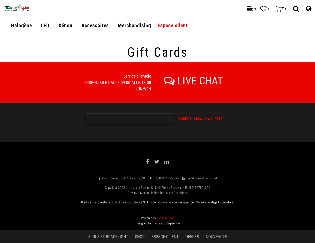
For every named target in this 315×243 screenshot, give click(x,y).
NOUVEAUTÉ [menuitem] (216, 236)
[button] (201, 119)
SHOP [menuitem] (140, 236)
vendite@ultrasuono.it (202, 178)
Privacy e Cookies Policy (143, 192)
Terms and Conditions (174, 192)
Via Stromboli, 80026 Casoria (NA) (124, 178)
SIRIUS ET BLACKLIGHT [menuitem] (108, 236)
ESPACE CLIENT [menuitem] (165, 236)
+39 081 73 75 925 (166, 178)
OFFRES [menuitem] (192, 236)
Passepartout (165, 218)
